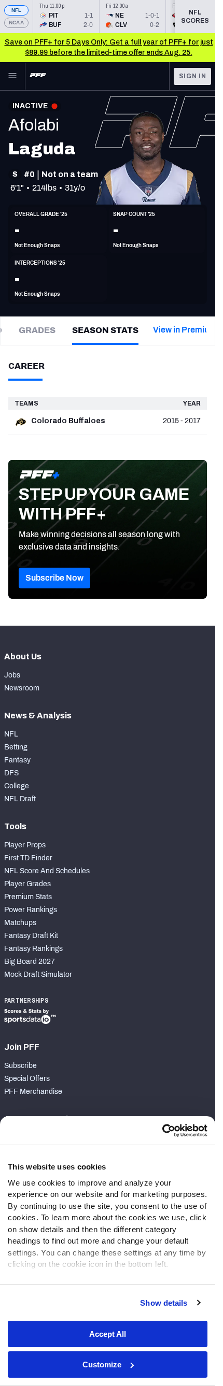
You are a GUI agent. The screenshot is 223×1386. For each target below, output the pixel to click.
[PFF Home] (38, 76)
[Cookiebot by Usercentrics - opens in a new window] (162, 1130)
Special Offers (27, 1078)
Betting (15, 747)
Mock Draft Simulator (38, 974)
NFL (16, 10)
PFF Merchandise (33, 1091)
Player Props (25, 845)
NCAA (16, 22)
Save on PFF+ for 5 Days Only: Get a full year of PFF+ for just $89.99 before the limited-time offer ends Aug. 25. (109, 47)
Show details (163, 1302)
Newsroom (21, 688)
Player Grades (27, 884)
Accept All (107, 1334)
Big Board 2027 (29, 961)
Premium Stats (28, 897)
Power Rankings (30, 910)
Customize (101, 1364)
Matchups (20, 923)
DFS (11, 773)
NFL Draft (20, 799)
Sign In (192, 76)
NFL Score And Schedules (47, 871)
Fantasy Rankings (33, 948)
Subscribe (20, 1066)
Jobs (12, 675)
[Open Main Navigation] (12, 76)
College (16, 786)
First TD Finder (28, 858)
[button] (54, 578)
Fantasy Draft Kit (31, 936)
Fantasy (17, 760)
